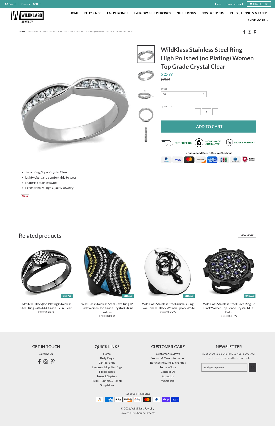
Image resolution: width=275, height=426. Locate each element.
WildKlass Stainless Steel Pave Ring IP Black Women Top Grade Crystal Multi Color (229, 308)
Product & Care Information (167, 358)
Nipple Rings (186, 13)
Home (74, 13)
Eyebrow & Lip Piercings (152, 13)
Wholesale (168, 380)
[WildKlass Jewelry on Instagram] (249, 32)
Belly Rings (92, 13)
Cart (260, 3)
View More (247, 235)
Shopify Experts (145, 413)
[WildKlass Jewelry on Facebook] (244, 32)
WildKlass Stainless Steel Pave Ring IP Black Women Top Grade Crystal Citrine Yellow (107, 308)
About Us (168, 376)
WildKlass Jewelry (142, 408)
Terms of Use (167, 367)
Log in (218, 3)
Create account (234, 3)
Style (164, 89)
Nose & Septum (213, 13)
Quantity (167, 106)
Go (252, 367)
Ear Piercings (117, 13)
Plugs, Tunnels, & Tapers (249, 13)
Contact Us (46, 353)
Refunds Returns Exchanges (168, 362)
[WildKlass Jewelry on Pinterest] (255, 32)
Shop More (257, 20)
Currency (26, 3)
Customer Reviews (168, 353)
